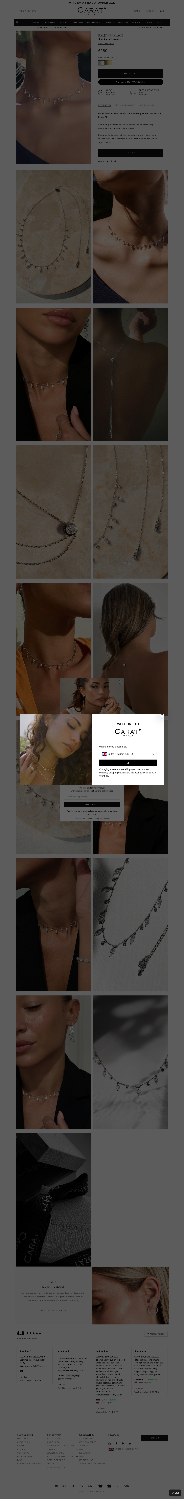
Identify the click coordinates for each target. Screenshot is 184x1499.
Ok (127, 763)
